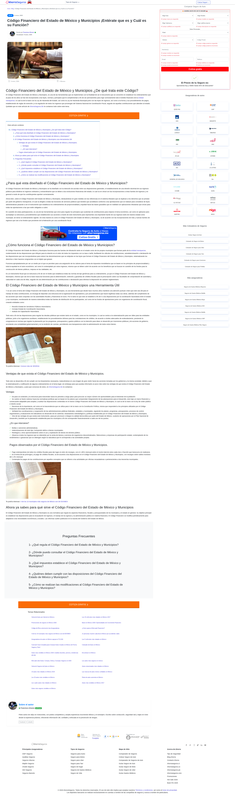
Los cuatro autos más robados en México (43, 683)
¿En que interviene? (29, 149)
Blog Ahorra (171, 757)
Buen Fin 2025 (172, 783)
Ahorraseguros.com (174, 773)
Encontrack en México (88, 653)
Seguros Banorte (28, 773)
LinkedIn (30, 722)
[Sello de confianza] (144, 737)
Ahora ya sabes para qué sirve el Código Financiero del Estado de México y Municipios (47, 155)
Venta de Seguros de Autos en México (42, 666)
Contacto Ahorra (173, 760)
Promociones (172, 776)
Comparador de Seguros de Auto (131, 760)
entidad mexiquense (138, 250)
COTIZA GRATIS (78, 115)
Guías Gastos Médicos (127, 773)
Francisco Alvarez (29, 32)
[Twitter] (190, 745)
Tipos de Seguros (72, 2)
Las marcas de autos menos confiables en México (97, 671)
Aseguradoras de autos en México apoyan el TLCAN (47, 639)
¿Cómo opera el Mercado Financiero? (93, 628)
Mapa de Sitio (124, 749)
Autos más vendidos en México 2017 (93, 683)
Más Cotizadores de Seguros (195, 226)
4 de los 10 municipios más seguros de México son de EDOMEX (44, 501)
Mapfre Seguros (28, 763)
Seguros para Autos (78, 754)
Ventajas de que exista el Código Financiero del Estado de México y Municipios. (48, 143)
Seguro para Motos (78, 757)
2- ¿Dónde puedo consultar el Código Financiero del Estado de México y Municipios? (50, 165)
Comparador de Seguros (128, 754)
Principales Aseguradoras (32, 749)
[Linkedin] (201, 745)
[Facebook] (186, 745)
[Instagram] (194, 745)
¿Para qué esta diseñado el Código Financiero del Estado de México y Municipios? (45, 133)
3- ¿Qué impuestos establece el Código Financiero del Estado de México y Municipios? (51, 168)
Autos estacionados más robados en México (95, 666)
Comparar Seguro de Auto (195, 7)
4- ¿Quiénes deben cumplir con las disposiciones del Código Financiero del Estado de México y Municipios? (58, 172)
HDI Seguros (27, 770)
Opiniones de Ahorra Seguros (97, 735)
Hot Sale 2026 (172, 780)
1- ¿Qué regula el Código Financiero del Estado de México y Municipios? (45, 162)
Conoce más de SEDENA (30, 366)
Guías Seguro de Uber (127, 770)
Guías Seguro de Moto (127, 767)
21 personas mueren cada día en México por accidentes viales (101, 633)
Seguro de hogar (77, 767)
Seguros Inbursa (28, 760)
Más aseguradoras (195, 278)
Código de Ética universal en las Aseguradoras (45, 628)
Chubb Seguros (28, 767)
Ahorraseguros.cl (173, 763)
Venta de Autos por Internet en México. (43, 617)
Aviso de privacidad (169, 790)
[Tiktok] (198, 745)
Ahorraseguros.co (173, 767)
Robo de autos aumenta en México (92, 677)
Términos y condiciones (144, 790)
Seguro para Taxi (77, 763)
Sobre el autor (26, 704)
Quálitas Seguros (28, 757)
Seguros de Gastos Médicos (81, 770)
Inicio (8, 8)
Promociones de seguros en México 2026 (43, 622)
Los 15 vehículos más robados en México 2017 (96, 617)
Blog (12, 8)
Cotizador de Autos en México (91, 645)
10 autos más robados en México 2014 (43, 671)
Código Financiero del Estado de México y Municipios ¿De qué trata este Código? (41, 130)
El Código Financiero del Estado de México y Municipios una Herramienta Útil (43, 139)
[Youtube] (205, 745)
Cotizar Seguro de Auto (127, 757)
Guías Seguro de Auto (127, 763)
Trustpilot (95, 738)
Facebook (22, 722)
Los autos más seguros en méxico (92, 660)
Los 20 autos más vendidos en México (43, 677)
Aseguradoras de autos (194, 95)
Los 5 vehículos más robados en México (94, 639)
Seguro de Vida (76, 773)
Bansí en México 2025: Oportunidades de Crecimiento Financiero (101, 622)
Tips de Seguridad (173, 754)
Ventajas (25, 146)
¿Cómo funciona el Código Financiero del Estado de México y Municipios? (42, 136)
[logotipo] (39, 744)
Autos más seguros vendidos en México (43, 688)
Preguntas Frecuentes (23, 159)
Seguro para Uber (77, 760)
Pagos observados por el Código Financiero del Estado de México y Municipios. (48, 152)
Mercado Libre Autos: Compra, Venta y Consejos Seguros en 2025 (51, 660)
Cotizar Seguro (203, 2)
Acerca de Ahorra (174, 749)
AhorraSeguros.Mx (37, 106)
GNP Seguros (27, 754)
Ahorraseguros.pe (173, 770)
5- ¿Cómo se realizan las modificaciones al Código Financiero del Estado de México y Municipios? (55, 175)
